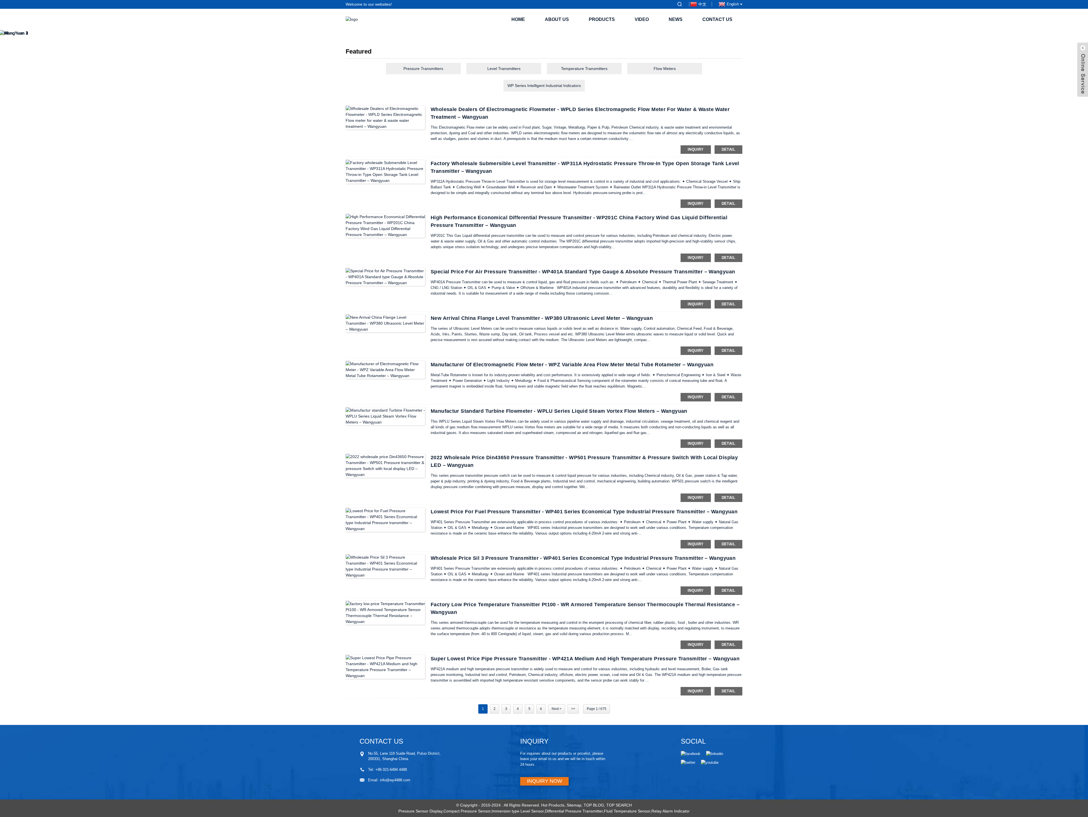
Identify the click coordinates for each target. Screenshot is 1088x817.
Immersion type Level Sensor (518, 811)
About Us (557, 19)
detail (728, 149)
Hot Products (552, 805)
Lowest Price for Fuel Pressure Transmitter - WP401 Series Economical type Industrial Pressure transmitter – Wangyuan (584, 511)
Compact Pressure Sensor (466, 811)
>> (573, 709)
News (676, 19)
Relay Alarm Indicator (670, 811)
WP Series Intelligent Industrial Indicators (544, 85)
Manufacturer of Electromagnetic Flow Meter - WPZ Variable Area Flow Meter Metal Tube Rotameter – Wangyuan (572, 364)
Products (602, 19)
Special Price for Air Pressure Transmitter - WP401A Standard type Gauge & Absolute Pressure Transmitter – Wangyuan (583, 272)
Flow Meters (665, 68)
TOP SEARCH (619, 805)
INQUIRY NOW (544, 781)
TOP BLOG (594, 805)
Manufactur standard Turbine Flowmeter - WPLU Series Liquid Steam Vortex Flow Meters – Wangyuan (559, 411)
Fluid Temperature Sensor (627, 811)
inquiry (696, 149)
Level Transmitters (503, 68)
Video (642, 19)
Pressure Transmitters (423, 68)
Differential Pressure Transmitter (574, 811)
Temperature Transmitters (584, 68)
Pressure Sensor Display (420, 811)
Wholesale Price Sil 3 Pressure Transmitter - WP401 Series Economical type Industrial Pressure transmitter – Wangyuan (583, 558)
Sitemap (574, 805)
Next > (557, 709)
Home (518, 19)
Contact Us (717, 19)
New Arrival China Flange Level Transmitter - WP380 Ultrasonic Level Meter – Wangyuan (542, 318)
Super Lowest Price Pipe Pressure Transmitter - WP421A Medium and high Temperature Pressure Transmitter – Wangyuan (585, 658)
